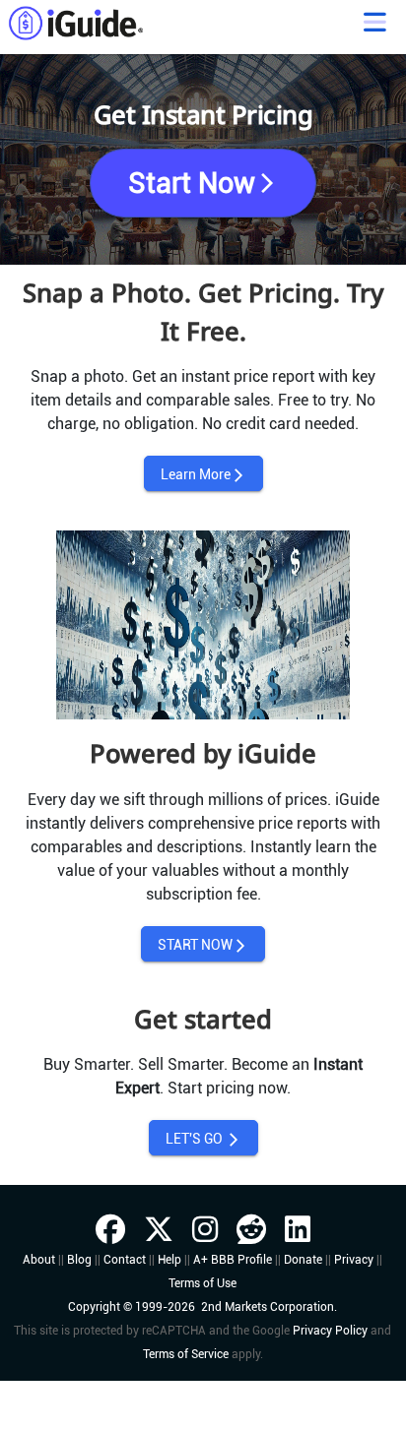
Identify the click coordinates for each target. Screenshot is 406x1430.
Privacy (353, 1260)
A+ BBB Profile (232, 1260)
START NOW (203, 945)
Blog (79, 1260)
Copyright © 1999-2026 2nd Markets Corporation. (202, 1307)
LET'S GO (203, 1139)
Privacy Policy (330, 1330)
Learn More (203, 474)
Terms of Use (203, 1283)
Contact (124, 1260)
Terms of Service (186, 1354)
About (39, 1260)
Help (169, 1260)
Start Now (203, 183)
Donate (303, 1260)
